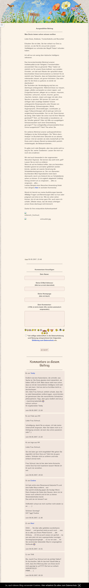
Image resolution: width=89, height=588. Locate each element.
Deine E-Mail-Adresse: (44, 284)
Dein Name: (44, 274)
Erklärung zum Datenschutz (43, 340)
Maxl (32, 523)
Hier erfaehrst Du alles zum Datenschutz (59, 585)
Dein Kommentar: (44, 307)
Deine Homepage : (44, 295)
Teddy (33, 373)
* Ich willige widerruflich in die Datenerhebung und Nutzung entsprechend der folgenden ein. (45, 338)
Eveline (33, 480)
